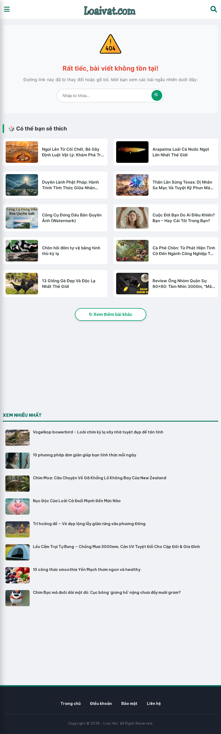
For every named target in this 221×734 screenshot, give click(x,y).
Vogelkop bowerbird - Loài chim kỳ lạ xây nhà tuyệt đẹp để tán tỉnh (98, 432)
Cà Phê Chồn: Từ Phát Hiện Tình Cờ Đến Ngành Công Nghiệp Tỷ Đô (184, 250)
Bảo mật (129, 703)
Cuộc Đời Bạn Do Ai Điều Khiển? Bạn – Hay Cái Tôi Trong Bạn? (184, 217)
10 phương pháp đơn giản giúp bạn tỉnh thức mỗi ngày (84, 455)
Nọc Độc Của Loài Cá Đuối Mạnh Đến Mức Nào (77, 500)
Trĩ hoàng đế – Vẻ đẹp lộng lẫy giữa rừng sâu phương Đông (89, 523)
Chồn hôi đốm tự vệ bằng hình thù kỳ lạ (71, 250)
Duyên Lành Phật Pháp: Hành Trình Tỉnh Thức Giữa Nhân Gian (70, 185)
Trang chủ (70, 703)
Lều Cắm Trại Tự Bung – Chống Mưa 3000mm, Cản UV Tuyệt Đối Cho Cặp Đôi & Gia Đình (116, 546)
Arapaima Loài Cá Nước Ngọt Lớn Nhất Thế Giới (181, 152)
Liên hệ (154, 703)
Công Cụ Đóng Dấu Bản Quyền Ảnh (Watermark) (72, 217)
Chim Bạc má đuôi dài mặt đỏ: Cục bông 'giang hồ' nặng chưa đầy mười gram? (107, 592)
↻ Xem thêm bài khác (110, 314)
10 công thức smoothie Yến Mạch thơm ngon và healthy (86, 569)
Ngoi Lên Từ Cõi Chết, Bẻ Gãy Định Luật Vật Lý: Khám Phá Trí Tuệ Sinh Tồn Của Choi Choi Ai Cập (72, 152)
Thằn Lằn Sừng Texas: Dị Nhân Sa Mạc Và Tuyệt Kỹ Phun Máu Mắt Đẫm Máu (183, 185)
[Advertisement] (43, 376)
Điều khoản (101, 703)
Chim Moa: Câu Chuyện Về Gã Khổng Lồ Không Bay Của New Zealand (99, 477)
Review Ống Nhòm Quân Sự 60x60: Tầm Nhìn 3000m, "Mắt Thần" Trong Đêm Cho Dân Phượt (183, 283)
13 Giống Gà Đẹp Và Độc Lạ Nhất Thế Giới (68, 283)
